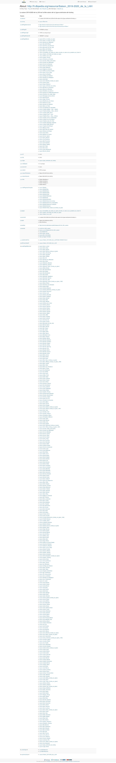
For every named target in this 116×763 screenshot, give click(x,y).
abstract (22, 18)
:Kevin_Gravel (44, 704)
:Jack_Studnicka (44, 142)
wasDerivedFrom (24, 240)
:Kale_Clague (43, 691)
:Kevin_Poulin (43, 711)
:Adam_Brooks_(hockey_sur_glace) (48, 251)
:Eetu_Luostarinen (44, 499)
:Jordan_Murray (44, 651)
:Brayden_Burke (44, 350)
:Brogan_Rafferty (44, 144)
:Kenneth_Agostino (45, 699)
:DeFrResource (43, 749)
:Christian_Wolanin (45, 413)
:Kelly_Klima (43, 698)
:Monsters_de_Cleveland (46, 87)
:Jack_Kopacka (44, 582)
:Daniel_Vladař (44, 463)
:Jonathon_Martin (44, 641)
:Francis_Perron (44, 514)
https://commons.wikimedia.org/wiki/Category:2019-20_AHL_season (53, 225)
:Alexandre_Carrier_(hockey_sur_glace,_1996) (51, 281)
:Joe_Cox (43, 624)
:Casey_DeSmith (44, 386)
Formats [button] (43, 1)
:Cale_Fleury (43, 373)
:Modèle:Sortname (45, 206)
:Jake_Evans (43, 591)
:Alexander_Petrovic (45, 278)
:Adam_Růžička (44, 256)
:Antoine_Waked (44, 313)
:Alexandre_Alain (44, 279)
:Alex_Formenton (44, 141)
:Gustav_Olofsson (44, 550)
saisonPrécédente (25, 173)
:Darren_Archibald (44, 467)
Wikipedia (48, 761)
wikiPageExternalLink (25, 24)
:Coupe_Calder (44, 443)
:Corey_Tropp (44, 438)
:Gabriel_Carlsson (44, 524)
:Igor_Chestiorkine (44, 572)
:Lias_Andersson (44, 743)
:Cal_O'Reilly (43, 371)
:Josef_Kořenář (44, 658)
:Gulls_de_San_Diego (45, 72)
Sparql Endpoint (92, 1)
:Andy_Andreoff (44, 298)
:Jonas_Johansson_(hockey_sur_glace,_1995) (51, 637)
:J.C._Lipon (43, 581)
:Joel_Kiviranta (44, 629)
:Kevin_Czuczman (44, 703)
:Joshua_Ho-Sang (44, 669)
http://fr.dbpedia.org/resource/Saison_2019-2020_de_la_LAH (59, 6)
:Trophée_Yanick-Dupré (46, 126)
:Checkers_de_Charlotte (46, 59)
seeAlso (22, 225)
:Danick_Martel (44, 455)
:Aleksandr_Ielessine (45, 264)
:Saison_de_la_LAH (45, 55)
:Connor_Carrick (44, 433)
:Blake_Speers (44, 333)
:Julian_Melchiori (44, 674)
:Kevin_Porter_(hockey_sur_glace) (48, 709)
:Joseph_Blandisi (44, 659)
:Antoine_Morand (44, 309)
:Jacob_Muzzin (44, 586)
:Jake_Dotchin (44, 589)
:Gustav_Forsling (44, 549)
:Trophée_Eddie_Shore (46, 112)
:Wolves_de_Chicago (45, 131)
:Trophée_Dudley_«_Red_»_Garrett (48, 111)
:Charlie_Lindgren (44, 396)
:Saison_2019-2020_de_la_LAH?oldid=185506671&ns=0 (53, 240)
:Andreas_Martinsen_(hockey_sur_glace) (49, 289)
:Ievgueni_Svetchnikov (45, 570)
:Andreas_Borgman (45, 288)
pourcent (23, 166)
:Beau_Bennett (44, 326)
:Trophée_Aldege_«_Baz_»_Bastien (48, 109)
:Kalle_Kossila (44, 693)
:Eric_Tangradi (44, 504)
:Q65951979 (43, 231)
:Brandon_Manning (45, 346)
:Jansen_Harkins (44, 604)
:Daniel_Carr (43, 460)
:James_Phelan (44, 599)
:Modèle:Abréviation (45, 199)
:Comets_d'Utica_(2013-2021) (47, 60)
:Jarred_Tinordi (44, 609)
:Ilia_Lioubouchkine (45, 574)
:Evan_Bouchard (44, 509)
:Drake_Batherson (44, 67)
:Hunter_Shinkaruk (45, 560)
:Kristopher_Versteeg (45, 723)
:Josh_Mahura (44, 668)
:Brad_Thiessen (44, 336)
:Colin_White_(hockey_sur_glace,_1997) (49, 427)
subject (22, 210)
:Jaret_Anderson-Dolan (46, 607)
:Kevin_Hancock (44, 706)
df (21, 154)
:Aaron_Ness (43, 248)
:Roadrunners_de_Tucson (46, 101)
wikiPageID (23, 29)
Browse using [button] (34, 1)
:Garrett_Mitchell (44, 532)
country (22, 21)
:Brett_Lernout (44, 355)
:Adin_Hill (43, 258)
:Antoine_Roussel (44, 311)
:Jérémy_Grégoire (44, 684)
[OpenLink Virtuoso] (47, 759)
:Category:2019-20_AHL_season (49, 230)
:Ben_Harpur (43, 328)
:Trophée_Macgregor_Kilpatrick (47, 122)
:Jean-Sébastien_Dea (45, 619)
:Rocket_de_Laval (44, 102)
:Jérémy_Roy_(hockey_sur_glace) (48, 686)
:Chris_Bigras (43, 401)
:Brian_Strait (43, 365)
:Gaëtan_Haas (44, 535)
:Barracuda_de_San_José (46, 47)
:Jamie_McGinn (44, 601)
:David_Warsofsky (44, 470)
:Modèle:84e (43, 197)
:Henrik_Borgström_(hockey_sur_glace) (49, 555)
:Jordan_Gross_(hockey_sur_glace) (48, 647)
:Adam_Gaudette (44, 254)
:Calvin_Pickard (44, 380)
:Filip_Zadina (43, 512)
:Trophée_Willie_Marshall (46, 124)
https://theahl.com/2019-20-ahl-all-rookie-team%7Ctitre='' (51, 24)
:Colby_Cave (43, 422)
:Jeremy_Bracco (44, 621)
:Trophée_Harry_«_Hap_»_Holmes (48, 116)
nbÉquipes (23, 163)
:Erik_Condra (43, 507)
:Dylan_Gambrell (44, 490)
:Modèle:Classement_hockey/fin (47, 204)
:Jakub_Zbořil (43, 594)
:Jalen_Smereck (44, 596)
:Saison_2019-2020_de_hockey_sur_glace (50, 54)
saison (22, 170)
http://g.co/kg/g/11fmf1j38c (45, 236)
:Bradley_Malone (44, 338)
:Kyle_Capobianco (44, 726)
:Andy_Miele (43, 299)
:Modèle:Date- (44, 189)
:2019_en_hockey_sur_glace (47, 39)
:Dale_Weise (43, 452)
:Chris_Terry (43, 410)
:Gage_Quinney (44, 529)
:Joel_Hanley (43, 627)
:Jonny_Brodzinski (44, 644)
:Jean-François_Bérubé (46, 617)
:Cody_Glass (43, 418)
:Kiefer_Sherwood (44, 714)
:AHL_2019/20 (44, 233)
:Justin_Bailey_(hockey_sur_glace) (48, 678)
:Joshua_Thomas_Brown (46, 673)
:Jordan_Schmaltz (44, 654)
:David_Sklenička (44, 468)
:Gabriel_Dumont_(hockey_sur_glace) (49, 525)
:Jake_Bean (43, 79)
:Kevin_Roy (43, 713)
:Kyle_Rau (43, 731)
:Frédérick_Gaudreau (45, 522)
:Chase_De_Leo (44, 398)
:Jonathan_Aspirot (44, 639)
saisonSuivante (24, 176)
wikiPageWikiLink (24, 39)
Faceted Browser (82, 1)
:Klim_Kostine (43, 719)
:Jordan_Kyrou (44, 649)
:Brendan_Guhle (44, 353)
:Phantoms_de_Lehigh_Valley (47, 94)
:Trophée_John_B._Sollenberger (48, 117)
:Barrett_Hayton (44, 325)
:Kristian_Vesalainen (45, 721)
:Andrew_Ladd (44, 293)
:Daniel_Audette (44, 457)
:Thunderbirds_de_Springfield (47, 107)
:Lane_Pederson (44, 736)
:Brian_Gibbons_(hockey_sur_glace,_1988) (50, 361)
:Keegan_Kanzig (44, 694)
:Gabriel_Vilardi (44, 527)
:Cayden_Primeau (44, 57)
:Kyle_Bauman (44, 724)
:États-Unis (43, 21)
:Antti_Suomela (44, 319)
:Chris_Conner (44, 403)
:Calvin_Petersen (44, 378)
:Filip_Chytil (43, 510)
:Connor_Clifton (44, 435)
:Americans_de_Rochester (46, 45)
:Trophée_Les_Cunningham (47, 119)
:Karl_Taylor (43, 146)
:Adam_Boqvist (44, 249)
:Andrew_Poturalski (45, 294)
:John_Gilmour (44, 631)
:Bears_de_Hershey (45, 49)
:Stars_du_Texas (44, 106)
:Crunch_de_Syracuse (45, 64)
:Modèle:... (43, 187)
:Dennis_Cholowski (45, 473)
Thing (29, 8)
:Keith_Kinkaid (44, 696)
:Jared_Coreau (44, 606)
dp (22, 157)
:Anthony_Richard (44, 306)
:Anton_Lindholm (44, 318)
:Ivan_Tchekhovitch (45, 579)
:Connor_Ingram (44, 136)
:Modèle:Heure (44, 191)
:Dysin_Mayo (43, 494)
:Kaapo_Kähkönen (45, 84)
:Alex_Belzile (43, 271)
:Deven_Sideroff (44, 478)
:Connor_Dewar (44, 437)
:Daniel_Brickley (44, 458)
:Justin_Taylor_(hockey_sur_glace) (48, 681)
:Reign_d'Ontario (44, 99)
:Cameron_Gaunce (45, 383)
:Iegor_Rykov (43, 569)
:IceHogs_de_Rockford (45, 75)
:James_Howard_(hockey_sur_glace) (49, 597)
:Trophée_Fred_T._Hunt (46, 114)
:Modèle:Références (45, 196)
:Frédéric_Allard (44, 520)
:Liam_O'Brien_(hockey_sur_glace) (48, 741)
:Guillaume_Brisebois (45, 545)
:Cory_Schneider (44, 442)
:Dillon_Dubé (43, 482)
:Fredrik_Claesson (44, 519)
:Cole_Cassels (44, 423)
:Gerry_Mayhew (44, 137)
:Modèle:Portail (44, 194)
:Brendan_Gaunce (44, 351)
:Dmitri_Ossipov (44, 483)
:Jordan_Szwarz (44, 656)
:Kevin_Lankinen (44, 708)
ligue (22, 160)
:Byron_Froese (44, 368)
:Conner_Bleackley (45, 432)
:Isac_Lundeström (44, 576)
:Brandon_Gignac (44, 343)
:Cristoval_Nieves (44, 445)
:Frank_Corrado (44, 515)
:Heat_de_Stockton (45, 74)
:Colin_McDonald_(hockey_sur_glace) (49, 425)
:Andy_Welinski (44, 301)
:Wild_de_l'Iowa (44, 127)
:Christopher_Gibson (45, 415)
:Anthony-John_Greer (45, 303)
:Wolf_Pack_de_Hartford (46, 129)
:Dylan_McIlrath (44, 492)
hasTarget (24, 749)
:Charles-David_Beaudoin (46, 393)
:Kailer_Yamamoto (44, 689)
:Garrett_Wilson (44, 534)
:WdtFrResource (43, 751)
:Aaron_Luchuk (44, 246)
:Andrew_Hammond (45, 291)
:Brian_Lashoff (44, 363)
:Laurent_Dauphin (44, 738)
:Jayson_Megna (44, 616)
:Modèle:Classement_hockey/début (48, 202)
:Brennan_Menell (44, 151)
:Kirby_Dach (43, 718)
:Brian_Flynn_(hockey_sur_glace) (48, 360)
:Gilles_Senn (43, 539)
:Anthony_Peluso (44, 304)
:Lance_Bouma (44, 734)
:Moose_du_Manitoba (45, 89)
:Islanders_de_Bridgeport (46, 77)
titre (22, 179)
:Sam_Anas (43, 147)
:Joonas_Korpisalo (45, 646)
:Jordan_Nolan (44, 652)
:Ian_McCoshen (44, 564)
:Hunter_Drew (44, 559)
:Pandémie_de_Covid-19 (46, 91)
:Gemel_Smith (44, 537)
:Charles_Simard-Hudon (46, 395)
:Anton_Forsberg (44, 316)
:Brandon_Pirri (44, 348)
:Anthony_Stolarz (44, 308)
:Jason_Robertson (44, 611)
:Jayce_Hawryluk (44, 612)
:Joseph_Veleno (44, 664)
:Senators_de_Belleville (46, 104)
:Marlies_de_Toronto (45, 134)
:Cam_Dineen (44, 381)
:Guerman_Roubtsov (45, 544)
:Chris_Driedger (44, 405)
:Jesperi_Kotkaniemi (45, 622)
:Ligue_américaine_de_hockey (47, 85)
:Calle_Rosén (43, 376)
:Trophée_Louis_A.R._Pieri (46, 121)
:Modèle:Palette (44, 192)
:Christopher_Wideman (45, 417)
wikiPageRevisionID (25, 35)
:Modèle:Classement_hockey (47, 201)
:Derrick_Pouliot (44, 477)
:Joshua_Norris (44, 82)
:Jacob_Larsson (44, 584)
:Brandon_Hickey (44, 345)
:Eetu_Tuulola (44, 500)
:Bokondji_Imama (44, 335)
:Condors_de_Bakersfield (46, 62)
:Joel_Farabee (44, 626)
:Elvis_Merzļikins (44, 502)
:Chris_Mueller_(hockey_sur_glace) (48, 407)
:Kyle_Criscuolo (44, 728)
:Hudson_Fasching (45, 557)
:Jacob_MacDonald (45, 149)
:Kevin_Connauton (45, 701)
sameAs (22, 228)
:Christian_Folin (44, 412)
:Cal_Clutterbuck (44, 370)
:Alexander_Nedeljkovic (46, 276)
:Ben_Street (43, 330)
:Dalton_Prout (44, 453)
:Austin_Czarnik (44, 321)
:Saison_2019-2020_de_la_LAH (48, 243)
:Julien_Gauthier (44, 676)
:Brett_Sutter (43, 358)
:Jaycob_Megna (44, 614)
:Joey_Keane (43, 132)
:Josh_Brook (43, 666)
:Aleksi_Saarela (44, 268)
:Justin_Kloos (43, 679)
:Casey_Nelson (44, 390)
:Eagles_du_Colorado (45, 69)
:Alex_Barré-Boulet (45, 44)
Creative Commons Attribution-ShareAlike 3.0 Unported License (69, 761)
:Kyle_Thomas (44, 733)
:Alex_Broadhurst (44, 273)
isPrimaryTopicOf (24, 243)
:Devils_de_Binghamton (46, 65)
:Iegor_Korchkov (44, 567)
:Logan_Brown (44, 746)
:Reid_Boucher (44, 97)
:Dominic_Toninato (45, 485)
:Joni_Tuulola (43, 642)
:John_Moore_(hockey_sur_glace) (48, 634)
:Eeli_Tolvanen (44, 497)
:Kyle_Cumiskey (44, 729)
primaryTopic (24, 754)
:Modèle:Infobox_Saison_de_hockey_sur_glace (51, 207)
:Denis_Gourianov (44, 472)
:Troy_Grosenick (44, 139)
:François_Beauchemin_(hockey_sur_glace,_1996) (51, 517)
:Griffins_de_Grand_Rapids (46, 70)
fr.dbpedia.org (60, 8)
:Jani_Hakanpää (44, 602)
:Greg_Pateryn (44, 540)
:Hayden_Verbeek (44, 552)
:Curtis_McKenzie (44, 450)
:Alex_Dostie (43, 274)
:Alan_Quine (43, 261)
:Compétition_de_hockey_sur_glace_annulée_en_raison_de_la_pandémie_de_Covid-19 (60, 52)
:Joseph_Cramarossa (45, 661)
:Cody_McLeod (44, 420)
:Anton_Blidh (43, 314)
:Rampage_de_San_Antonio (47, 96)
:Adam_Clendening (45, 253)
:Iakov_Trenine (44, 562)
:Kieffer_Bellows (44, 716)
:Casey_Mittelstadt (45, 388)
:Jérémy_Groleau (44, 683)
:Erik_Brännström (44, 505)
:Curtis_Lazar (43, 448)
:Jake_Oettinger (44, 592)
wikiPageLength (24, 32)
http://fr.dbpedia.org (44, 8)
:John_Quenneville (45, 636)
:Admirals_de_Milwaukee (46, 42)
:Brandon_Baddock (45, 340)
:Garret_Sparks (44, 530)
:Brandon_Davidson (45, 341)
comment (23, 217)
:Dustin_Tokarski (44, 489)
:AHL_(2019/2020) (45, 235)
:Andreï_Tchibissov (45, 296)
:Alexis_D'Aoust (44, 283)
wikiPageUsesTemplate (26, 187)
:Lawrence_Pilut (44, 740)
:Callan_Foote (44, 375)
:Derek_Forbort (44, 475)
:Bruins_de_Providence (46, 50)
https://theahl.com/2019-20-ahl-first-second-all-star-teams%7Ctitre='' (53, 26)
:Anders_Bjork (44, 286)
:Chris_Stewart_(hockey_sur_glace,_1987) (50, 408)
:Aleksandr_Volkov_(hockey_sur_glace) (49, 266)
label (22, 220)
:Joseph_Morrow (44, 663)
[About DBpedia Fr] (24, 1)
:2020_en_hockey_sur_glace (47, 40)
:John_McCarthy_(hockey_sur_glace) (49, 80)
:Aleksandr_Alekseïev (45, 263)
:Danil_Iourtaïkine (44, 465)
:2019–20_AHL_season (44, 228)
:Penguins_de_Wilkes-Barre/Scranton (49, 92)
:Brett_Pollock (44, 356)
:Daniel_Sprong (44, 462)
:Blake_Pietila (43, 331)
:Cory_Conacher (44, 440)
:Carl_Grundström (44, 385)
